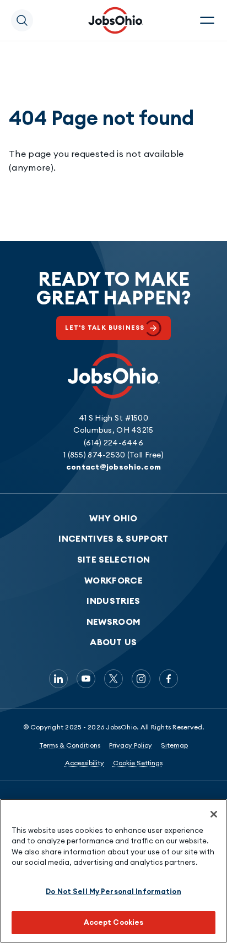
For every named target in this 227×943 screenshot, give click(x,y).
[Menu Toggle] (207, 20)
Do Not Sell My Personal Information (113, 891)
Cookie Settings (138, 763)
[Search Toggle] (22, 20)
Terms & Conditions (69, 745)
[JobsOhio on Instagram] (141, 678)
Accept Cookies (114, 922)
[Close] (214, 814)
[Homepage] (115, 20)
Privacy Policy (130, 745)
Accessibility (84, 763)
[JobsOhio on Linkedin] (58, 678)
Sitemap (174, 745)
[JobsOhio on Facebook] (168, 678)
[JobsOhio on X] (113, 678)
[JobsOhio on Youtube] (86, 678)
